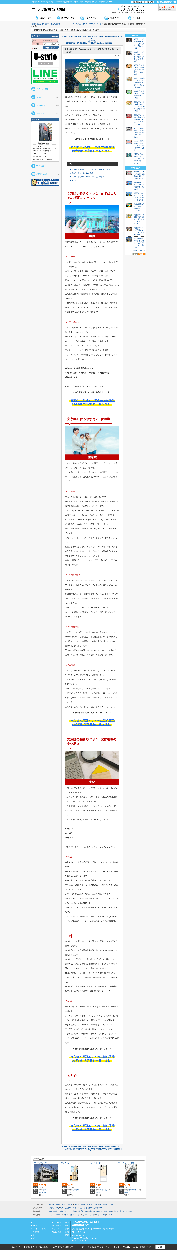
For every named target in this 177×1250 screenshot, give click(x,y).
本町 (101, 1208)
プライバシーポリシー (40, 1229)
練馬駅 (126, 1192)
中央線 (122, 1211)
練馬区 (131, 1190)
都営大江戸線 (82, 1211)
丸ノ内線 (129, 1211)
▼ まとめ (73, 180)
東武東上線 (72, 1211)
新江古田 (73, 1215)
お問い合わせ (56, 1225)
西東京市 (112, 1204)
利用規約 (36, 1232)
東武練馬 (59, 1215)
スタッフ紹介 (56, 1222)
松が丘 (106, 1190)
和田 (48, 1190)
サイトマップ (37, 1235)
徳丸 (61, 1208)
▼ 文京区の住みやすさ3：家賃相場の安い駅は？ (87, 177)
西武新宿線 (53, 1211)
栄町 (77, 1190)
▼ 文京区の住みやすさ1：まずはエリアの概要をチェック (90, 169)
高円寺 (84, 1215)
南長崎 (95, 1208)
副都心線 (91, 1211)
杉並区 (45, 1190)
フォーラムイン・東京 (126, 1163)
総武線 (116, 1211)
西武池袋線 (63, 1211)
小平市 (105, 1204)
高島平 (75, 1208)
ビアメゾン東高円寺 (40, 1163)
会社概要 (36, 1225)
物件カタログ (37, 1238)
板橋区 (74, 1190)
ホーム (35, 1222)
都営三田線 (108, 1211)
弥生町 (51, 1208)
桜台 (85, 1208)
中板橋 (98, 1215)
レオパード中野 (95, 1163)
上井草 (109, 1215)
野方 (90, 1208)
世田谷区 (98, 1204)
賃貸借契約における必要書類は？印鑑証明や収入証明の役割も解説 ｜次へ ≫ (93, 43)
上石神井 (68, 1208)
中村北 (135, 1190)
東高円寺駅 (42, 1192)
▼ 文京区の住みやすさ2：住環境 (81, 173)
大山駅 (69, 1192)
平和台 (65, 1215)
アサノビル (65, 1163)
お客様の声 (56, 1229)
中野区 (102, 1190)
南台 (80, 1208)
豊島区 (76, 1204)
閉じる (160, 1247)
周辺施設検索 (56, 1232)
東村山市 (90, 1204)
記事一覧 (92, 41)
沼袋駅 (98, 1192)
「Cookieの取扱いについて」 (128, 1247)
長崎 (57, 1208)
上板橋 (51, 1215)
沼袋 (104, 1215)
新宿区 (83, 1204)
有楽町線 (99, 1211)
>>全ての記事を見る (138, 250)
